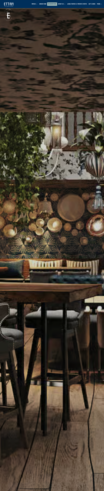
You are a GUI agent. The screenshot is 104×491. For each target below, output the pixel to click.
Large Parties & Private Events (77, 4)
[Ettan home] (8, 4)
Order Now (42, 4)
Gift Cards (92, 4)
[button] (35, 4)
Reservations (52, 4)
